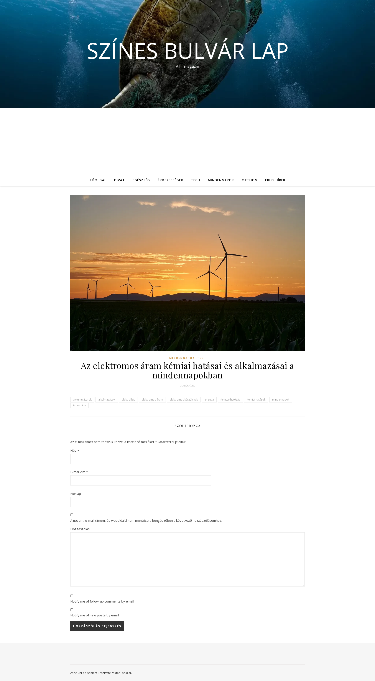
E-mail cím (79, 472)
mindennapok (280, 399)
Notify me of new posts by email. (95, 615)
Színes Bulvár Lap (188, 50)
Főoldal (98, 180)
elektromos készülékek (184, 399)
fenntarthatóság (230, 399)
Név (74, 450)
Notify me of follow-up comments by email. (102, 601)
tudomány (79, 405)
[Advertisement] (187, 141)
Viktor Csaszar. (122, 673)
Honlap (75, 493)
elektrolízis (128, 399)
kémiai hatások (256, 399)
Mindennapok (221, 180)
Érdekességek (170, 180)
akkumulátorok (82, 399)
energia (209, 399)
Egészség (141, 180)
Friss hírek (275, 180)
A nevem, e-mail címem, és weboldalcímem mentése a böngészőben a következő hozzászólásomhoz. (146, 520)
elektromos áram (152, 399)
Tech (195, 180)
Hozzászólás (80, 529)
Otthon (249, 180)
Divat (119, 180)
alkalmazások (106, 399)
